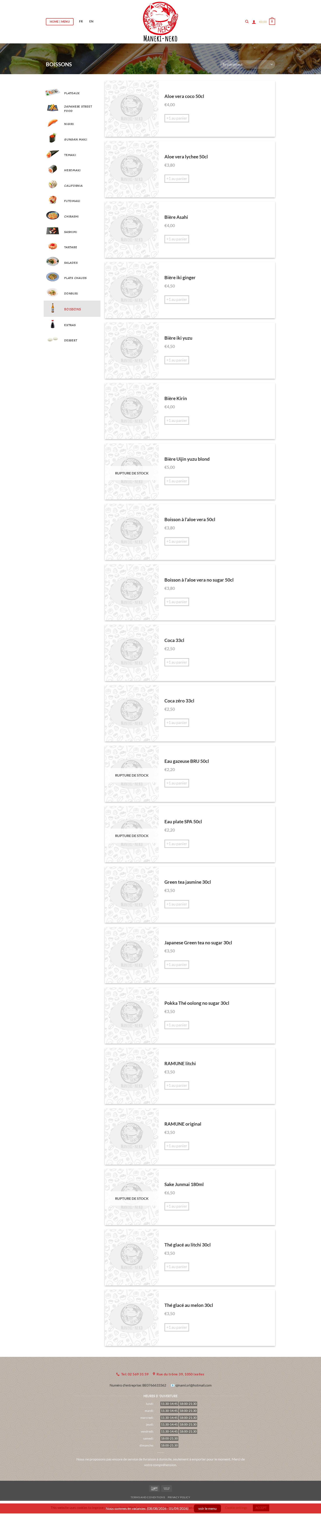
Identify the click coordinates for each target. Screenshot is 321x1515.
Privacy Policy (179, 1497)
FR (81, 21)
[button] (267, 22)
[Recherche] (247, 21)
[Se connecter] (254, 22)
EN (91, 21)
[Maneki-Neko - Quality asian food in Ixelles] (160, 21)
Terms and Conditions (148, 1497)
